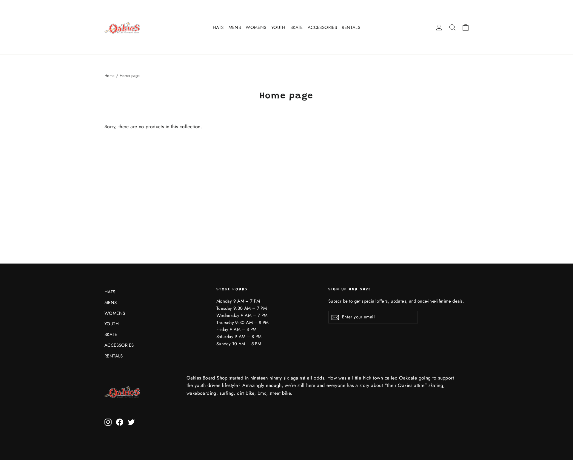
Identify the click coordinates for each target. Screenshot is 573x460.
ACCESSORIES (322, 27)
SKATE (296, 27)
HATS (218, 27)
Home (109, 75)
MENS (235, 27)
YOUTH (278, 27)
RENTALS (351, 27)
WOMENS (256, 27)
